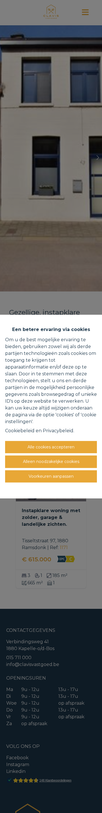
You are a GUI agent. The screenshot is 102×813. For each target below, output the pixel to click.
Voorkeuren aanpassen (51, 476)
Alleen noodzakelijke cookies (51, 461)
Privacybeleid (58, 430)
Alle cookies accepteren (51, 446)
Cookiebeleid (20, 430)
